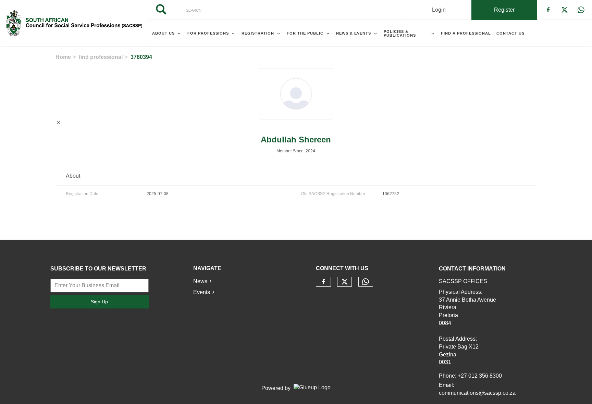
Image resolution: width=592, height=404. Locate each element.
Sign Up (99, 301)
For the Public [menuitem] (305, 33)
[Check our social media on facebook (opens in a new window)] (323, 281)
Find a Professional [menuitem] (466, 33)
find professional (101, 57)
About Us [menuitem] (163, 33)
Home (63, 57)
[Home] (74, 23)
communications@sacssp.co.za (477, 393)
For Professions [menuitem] (208, 33)
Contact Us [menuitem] (510, 33)
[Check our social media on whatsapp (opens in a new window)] (365, 281)
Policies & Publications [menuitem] (400, 33)
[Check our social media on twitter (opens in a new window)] (344, 281)
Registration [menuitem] (258, 33)
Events (201, 292)
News (200, 281)
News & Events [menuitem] (353, 33)
